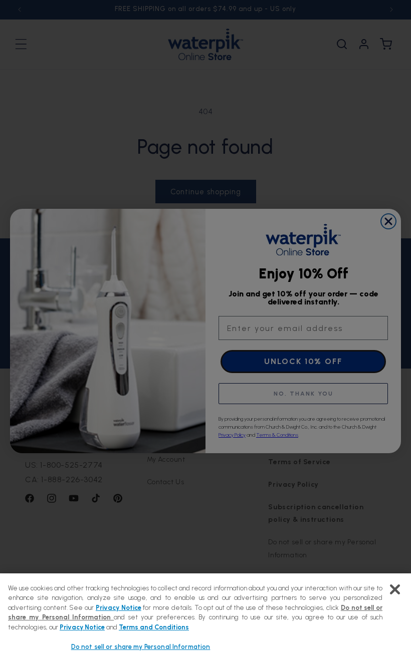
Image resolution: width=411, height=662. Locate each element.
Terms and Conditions (154, 627)
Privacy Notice (118, 607)
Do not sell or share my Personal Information (141, 646)
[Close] (395, 589)
